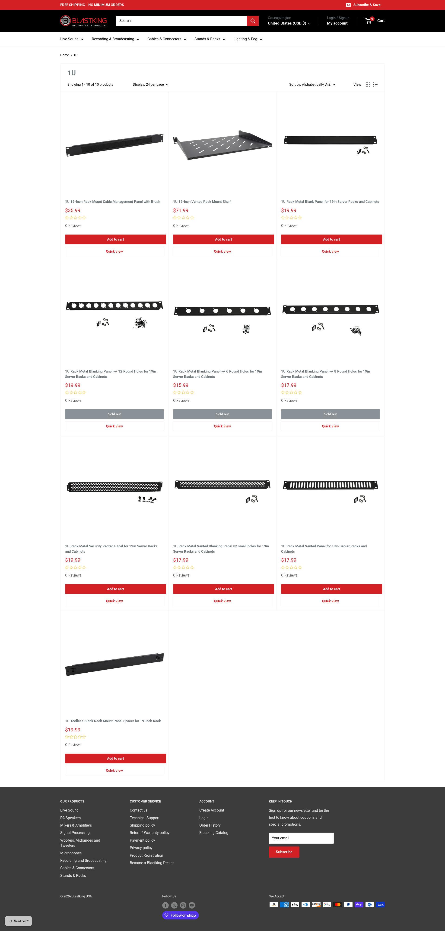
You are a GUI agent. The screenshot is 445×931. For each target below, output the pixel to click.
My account (337, 23)
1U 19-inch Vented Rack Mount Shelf (202, 202)
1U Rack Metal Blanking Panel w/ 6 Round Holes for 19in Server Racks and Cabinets (217, 374)
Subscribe (284, 852)
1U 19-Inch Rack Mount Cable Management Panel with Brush (112, 202)
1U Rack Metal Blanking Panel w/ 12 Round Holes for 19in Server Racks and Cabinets (110, 374)
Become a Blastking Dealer (152, 863)
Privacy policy (141, 848)
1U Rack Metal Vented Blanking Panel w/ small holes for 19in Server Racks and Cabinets (221, 549)
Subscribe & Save (367, 5)
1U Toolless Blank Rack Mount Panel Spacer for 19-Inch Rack (113, 721)
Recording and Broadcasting (83, 860)
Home (64, 55)
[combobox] (181, 21)
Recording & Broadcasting (113, 39)
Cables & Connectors (164, 39)
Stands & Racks (207, 39)
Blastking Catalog (213, 833)
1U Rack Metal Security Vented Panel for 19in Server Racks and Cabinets (111, 549)
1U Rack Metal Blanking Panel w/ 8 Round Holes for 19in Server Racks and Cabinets (325, 374)
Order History (210, 825)
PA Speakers (70, 818)
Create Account (211, 810)
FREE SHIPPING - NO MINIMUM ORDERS (92, 5)
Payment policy (142, 840)
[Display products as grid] (368, 84)
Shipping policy (142, 825)
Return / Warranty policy (149, 833)
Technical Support (144, 818)
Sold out (114, 414)
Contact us (138, 810)
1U (75, 55)
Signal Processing (75, 833)
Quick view (114, 251)
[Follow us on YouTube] (192, 905)
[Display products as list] (375, 84)
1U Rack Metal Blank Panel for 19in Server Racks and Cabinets (330, 202)
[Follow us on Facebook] (165, 905)
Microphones (71, 853)
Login (204, 818)
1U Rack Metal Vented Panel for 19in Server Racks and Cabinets (324, 549)
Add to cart (115, 239)
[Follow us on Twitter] (174, 905)
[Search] (253, 21)
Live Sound (69, 39)
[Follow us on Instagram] (183, 905)
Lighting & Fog (245, 39)
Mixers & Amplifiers (76, 825)
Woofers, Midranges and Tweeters (80, 843)
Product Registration (146, 855)
